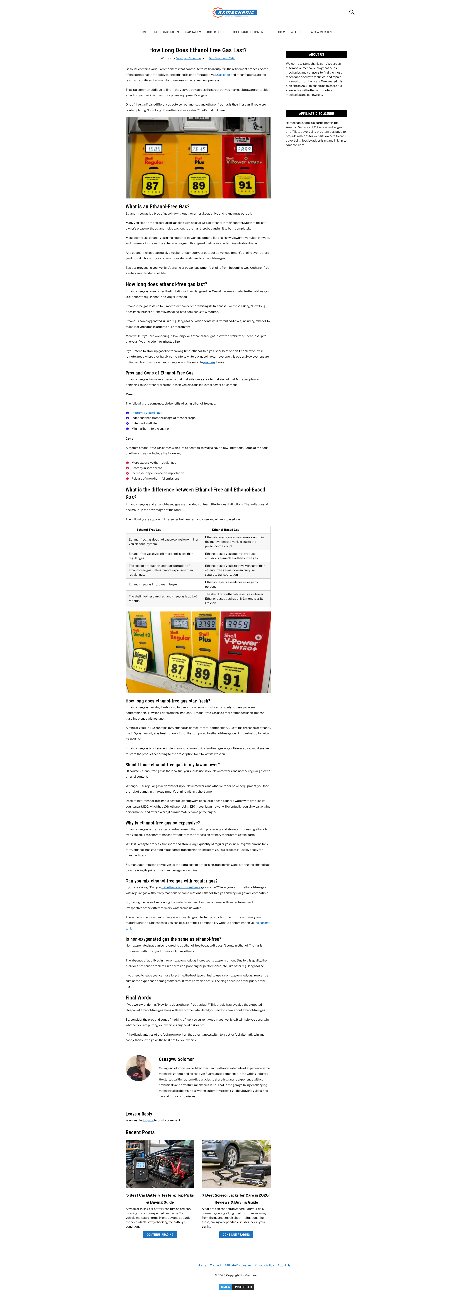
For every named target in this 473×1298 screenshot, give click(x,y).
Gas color (223, 75)
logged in (148, 1120)
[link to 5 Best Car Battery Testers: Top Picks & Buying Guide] (160, 1164)
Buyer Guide (216, 32)
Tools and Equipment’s (249, 32)
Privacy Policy (264, 1265)
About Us (284, 1265)
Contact (215, 1265)
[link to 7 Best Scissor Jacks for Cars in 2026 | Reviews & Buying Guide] (236, 1164)
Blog (278, 32)
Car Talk (191, 32)
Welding (297, 32)
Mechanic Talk (165, 32)
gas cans (209, 362)
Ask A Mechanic (322, 32)
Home (143, 32)
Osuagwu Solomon (188, 58)
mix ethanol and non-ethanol (180, 887)
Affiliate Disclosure (238, 1265)
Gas (211, 58)
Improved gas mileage (147, 412)
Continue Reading (160, 1234)
